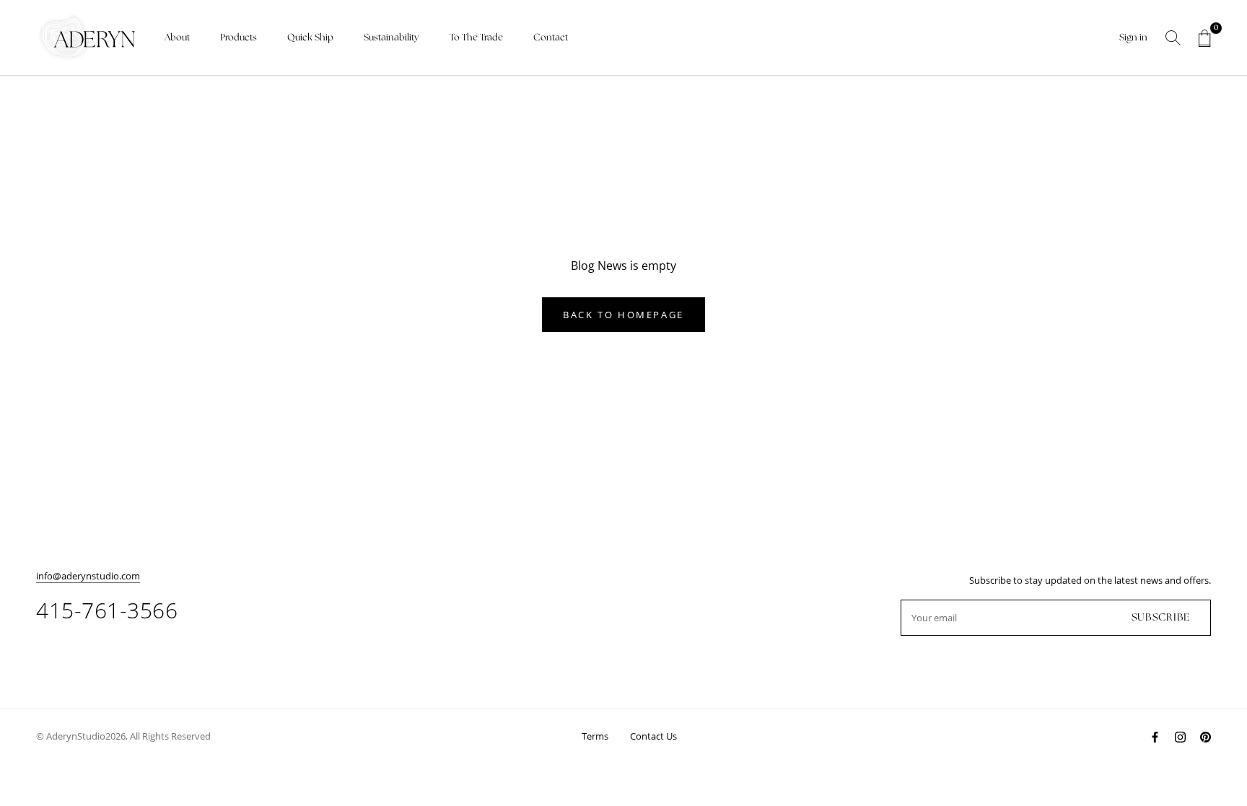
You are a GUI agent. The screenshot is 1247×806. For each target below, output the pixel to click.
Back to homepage (623, 314)
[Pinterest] (1205, 736)
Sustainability (391, 38)
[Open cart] (1205, 38)
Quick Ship (310, 38)
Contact (550, 38)
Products (238, 38)
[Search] (1173, 37)
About (177, 38)
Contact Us (653, 736)
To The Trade (476, 38)
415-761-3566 (107, 610)
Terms (595, 736)
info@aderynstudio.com (88, 575)
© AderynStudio (70, 736)
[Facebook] (1155, 736)
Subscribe (1161, 618)
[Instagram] (1180, 736)
